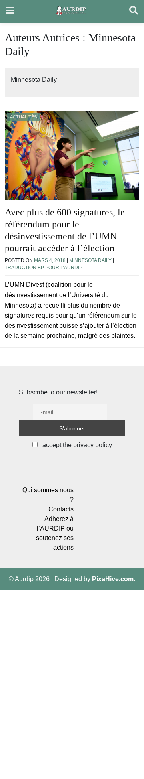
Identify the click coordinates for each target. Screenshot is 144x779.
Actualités (23, 116)
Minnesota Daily (90, 260)
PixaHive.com (113, 579)
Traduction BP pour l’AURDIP (43, 267)
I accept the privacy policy (75, 445)
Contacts (61, 509)
